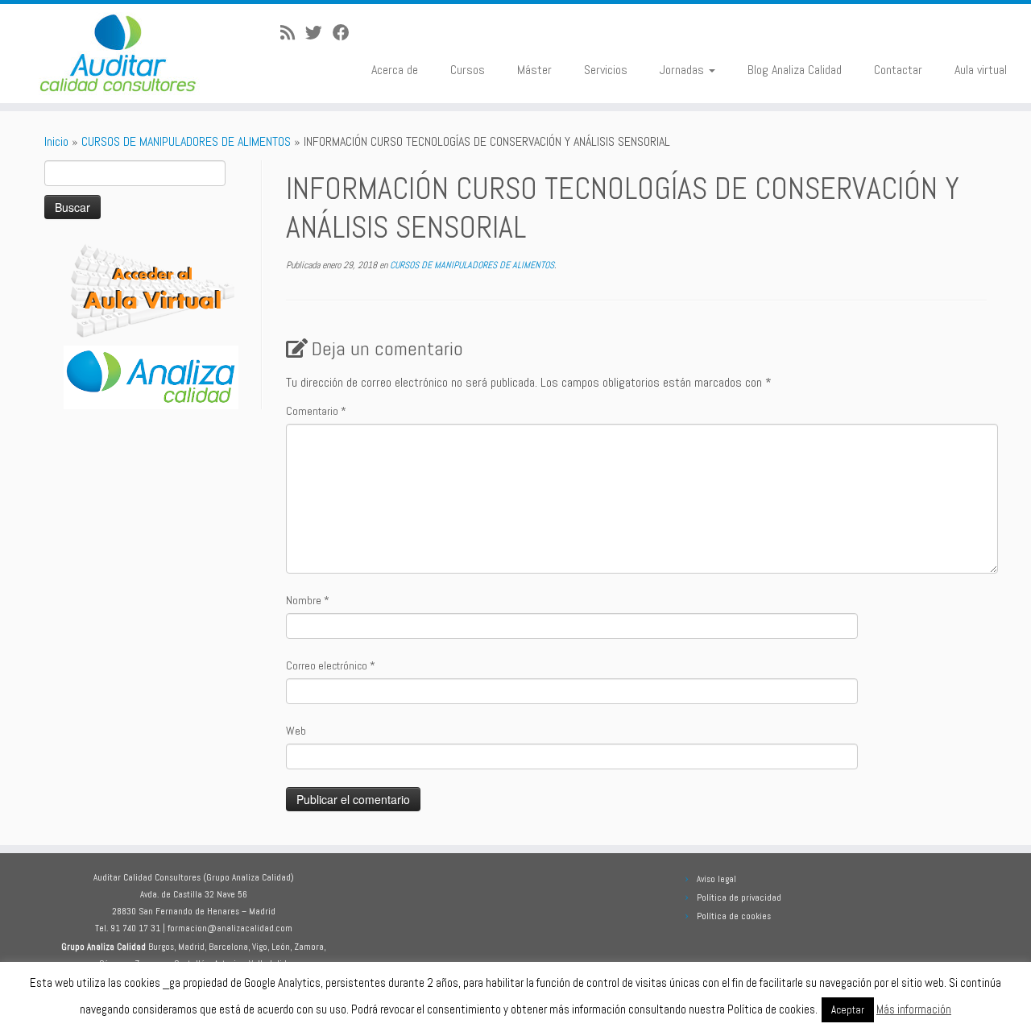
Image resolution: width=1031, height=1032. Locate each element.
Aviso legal (716, 879)
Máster (534, 69)
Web (296, 730)
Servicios (605, 69)
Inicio (56, 141)
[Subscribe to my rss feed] (292, 33)
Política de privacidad (739, 897)
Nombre (307, 600)
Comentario (316, 411)
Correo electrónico (330, 665)
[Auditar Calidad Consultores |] (119, 53)
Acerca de (394, 69)
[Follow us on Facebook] (346, 33)
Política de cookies (734, 916)
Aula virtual (980, 69)
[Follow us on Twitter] (319, 33)
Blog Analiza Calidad (794, 69)
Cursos (467, 69)
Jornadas (683, 69)
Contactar (898, 69)
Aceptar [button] (847, 1010)
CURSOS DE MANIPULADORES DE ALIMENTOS (186, 141)
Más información (913, 1009)
